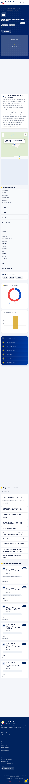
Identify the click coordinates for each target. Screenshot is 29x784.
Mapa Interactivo (6, 755)
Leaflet (16, 156)
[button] (14, 144)
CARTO (26, 156)
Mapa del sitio (5, 761)
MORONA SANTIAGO (10, 8)
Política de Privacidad (7, 759)
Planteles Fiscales (6, 741)
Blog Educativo (5, 747)
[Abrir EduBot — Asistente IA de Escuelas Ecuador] (26, 781)
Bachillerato (5, 739)
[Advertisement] (14, 76)
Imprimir (20, 277)
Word (12, 277)
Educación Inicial (6, 734)
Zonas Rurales (5, 745)
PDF (6, 277)
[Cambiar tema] (20, 2)
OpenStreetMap (21, 156)
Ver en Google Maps (19, 158)
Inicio (3, 8)
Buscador (4, 753)
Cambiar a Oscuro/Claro (8, 768)
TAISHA (17, 8)
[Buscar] (23, 2)
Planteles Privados (6, 743)
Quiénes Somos (5, 757)
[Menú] (26, 2)
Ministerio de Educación (7, 763)
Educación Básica (6, 737)
